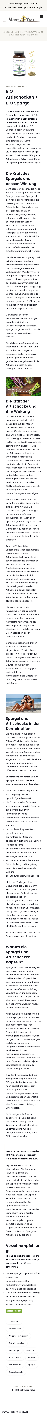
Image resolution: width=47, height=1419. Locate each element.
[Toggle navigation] (41, 16)
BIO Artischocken (17, 1343)
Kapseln (32, 1357)
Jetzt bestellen (14, 1311)
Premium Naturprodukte (31, 32)
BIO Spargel (14, 1350)
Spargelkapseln (16, 1372)
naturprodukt (15, 1364)
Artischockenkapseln (18, 1336)
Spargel (31, 1364)
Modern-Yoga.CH (11, 32)
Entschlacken (15, 1357)
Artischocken (15, 1328)
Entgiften (31, 1350)
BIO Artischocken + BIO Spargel (22, 97)
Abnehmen (14, 1321)
